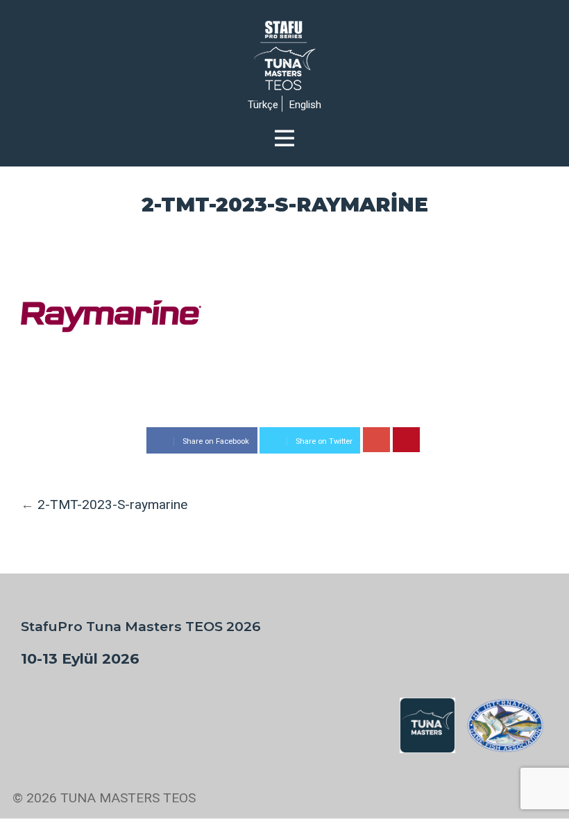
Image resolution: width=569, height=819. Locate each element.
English (305, 104)
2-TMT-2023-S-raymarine (112, 504)
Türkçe (263, 104)
